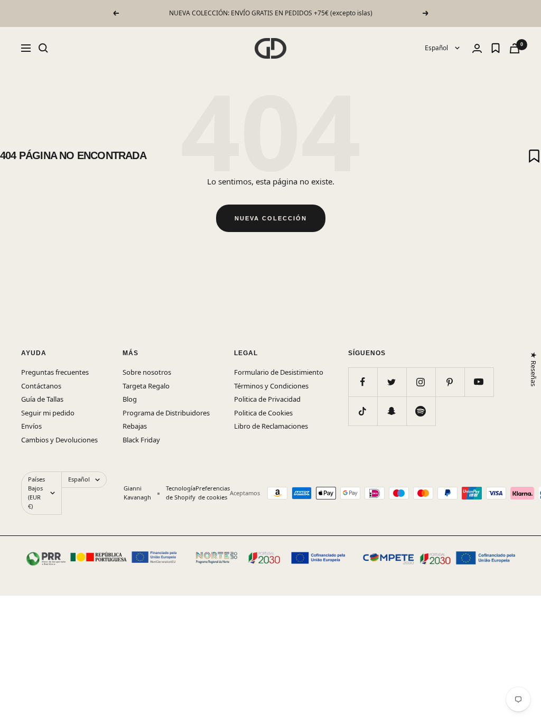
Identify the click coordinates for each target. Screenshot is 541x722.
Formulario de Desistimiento (278, 372)
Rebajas (135, 426)
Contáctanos (41, 386)
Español (437, 47)
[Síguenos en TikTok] (362, 410)
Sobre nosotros (147, 372)
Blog (130, 399)
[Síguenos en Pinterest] (449, 381)
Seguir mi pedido (47, 413)
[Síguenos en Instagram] (420, 381)
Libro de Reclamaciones (271, 426)
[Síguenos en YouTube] (478, 381)
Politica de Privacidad (267, 399)
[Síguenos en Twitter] (391, 381)
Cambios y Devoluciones (59, 440)
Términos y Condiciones (271, 386)
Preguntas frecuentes (55, 372)
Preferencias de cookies (212, 492)
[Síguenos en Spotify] (420, 410)
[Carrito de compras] (514, 48)
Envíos (31, 426)
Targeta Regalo (146, 386)
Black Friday (141, 440)
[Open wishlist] (495, 48)
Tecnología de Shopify (180, 492)
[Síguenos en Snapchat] (391, 410)
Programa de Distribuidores (166, 413)
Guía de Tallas (42, 399)
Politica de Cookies (263, 413)
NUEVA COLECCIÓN (271, 218)
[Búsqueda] (43, 48)
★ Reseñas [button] (533, 368)
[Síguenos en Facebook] (362, 381)
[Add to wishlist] (534, 156)
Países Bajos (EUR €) (36, 492)
